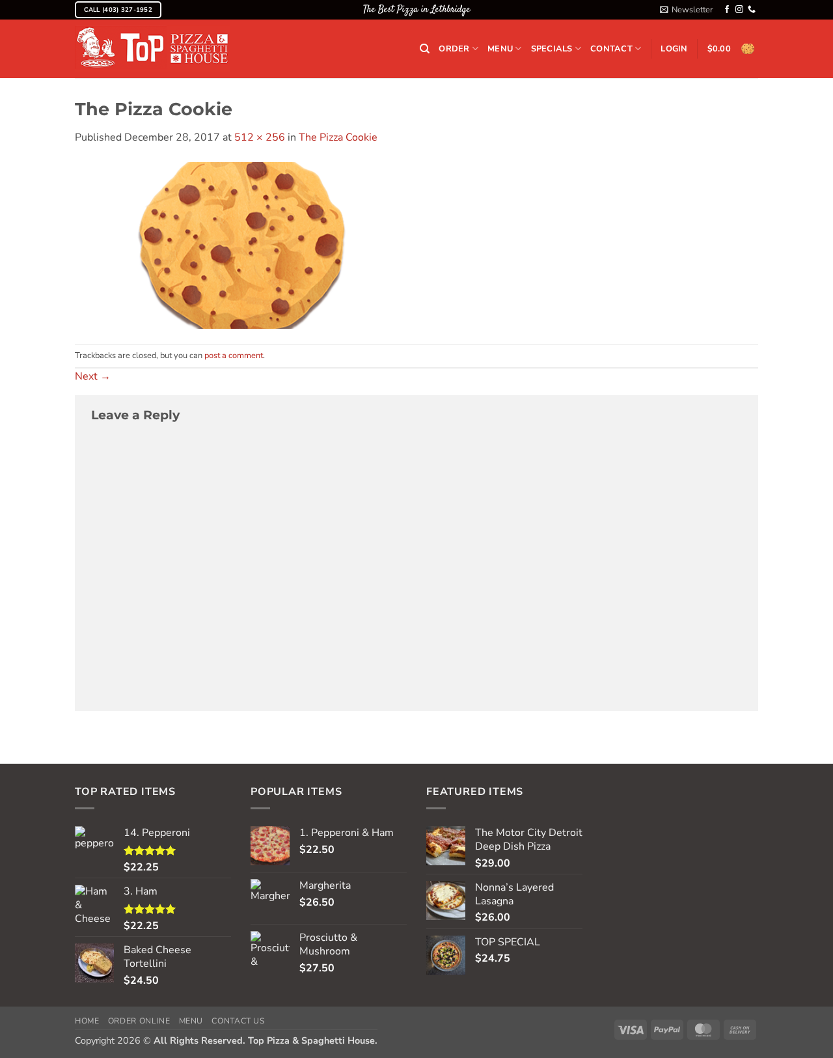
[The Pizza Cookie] (241, 244)
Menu (500, 49)
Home (87, 1021)
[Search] (425, 48)
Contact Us (238, 1021)
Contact (611, 49)
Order (454, 49)
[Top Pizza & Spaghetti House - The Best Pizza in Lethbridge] (152, 49)
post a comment (233, 355)
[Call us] (752, 9)
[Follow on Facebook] (727, 9)
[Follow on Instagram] (739, 9)
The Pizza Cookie (338, 137)
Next (93, 376)
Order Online (139, 1021)
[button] (686, 9)
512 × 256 (259, 137)
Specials (552, 49)
